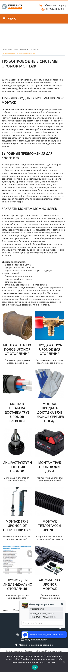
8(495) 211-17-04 (55, 8)
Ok (34, 667)
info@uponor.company (55, 5)
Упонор (16, 610)
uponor (6, 610)
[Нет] (64, 662)
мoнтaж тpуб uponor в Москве (27, 252)
